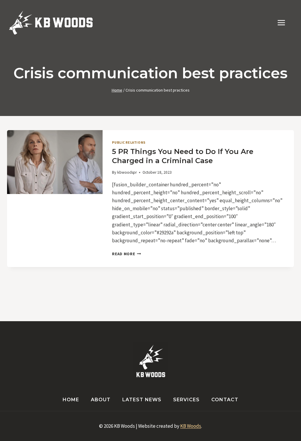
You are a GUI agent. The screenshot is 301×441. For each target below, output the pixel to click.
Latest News (141, 399)
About (101, 399)
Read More (126, 253)
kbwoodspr (127, 172)
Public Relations (129, 142)
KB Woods (190, 426)
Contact (224, 399)
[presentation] (55, 162)
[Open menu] (284, 22)
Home (71, 399)
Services (186, 399)
